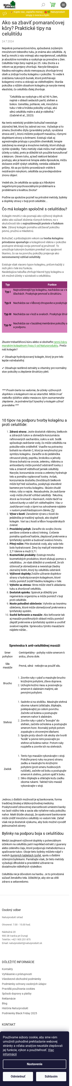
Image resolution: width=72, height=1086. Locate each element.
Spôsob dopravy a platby (16, 993)
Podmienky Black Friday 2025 (19, 1013)
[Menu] (63, 5)
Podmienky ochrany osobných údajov (24, 983)
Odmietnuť (18, 1076)
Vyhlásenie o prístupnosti (17, 974)
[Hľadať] (43, 5)
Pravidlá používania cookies (18, 988)
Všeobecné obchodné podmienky (21, 978)
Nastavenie (34, 1064)
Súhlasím (51, 1076)
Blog (4, 1003)
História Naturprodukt (15, 1008)
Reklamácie (9, 998)
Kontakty (7, 969)
